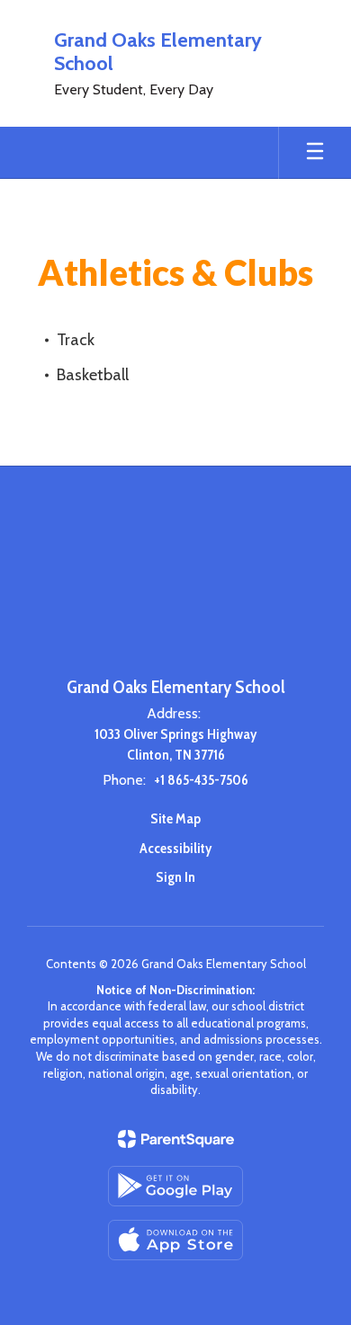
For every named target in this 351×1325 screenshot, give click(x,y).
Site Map (175, 818)
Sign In (175, 876)
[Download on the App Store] (175, 1240)
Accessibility (176, 848)
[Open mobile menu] (315, 153)
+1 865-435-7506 (201, 779)
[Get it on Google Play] (175, 1186)
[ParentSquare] (175, 1138)
